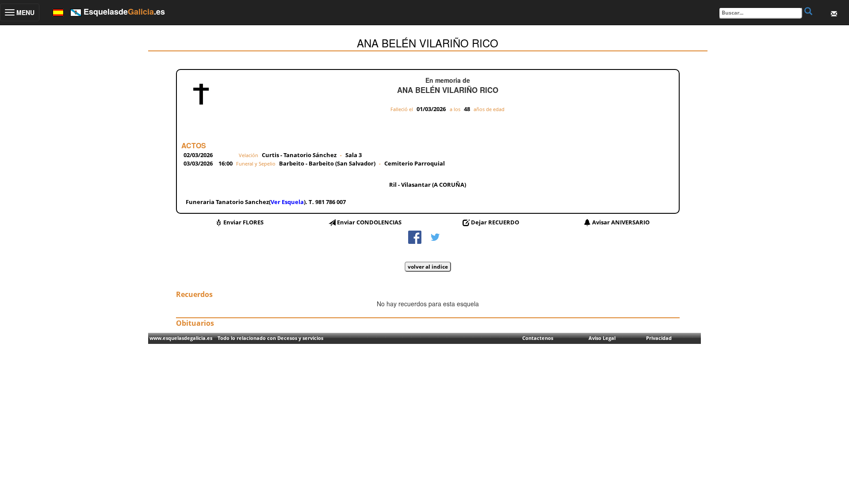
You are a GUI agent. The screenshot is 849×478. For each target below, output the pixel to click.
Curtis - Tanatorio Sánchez (299, 155)
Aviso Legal (602, 338)
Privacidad (659, 338)
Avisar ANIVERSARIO (621, 222)
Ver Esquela (287, 202)
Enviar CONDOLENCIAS (369, 222)
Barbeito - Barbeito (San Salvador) (328, 163)
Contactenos (537, 338)
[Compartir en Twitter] (435, 236)
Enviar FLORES (243, 222)
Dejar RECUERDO (495, 222)
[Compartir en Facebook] (414, 236)
